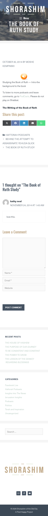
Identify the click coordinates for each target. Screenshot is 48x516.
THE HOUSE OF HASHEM (17, 342)
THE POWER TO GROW (15, 354)
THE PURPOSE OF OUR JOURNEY (20, 346)
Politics (8, 405)
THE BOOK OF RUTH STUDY (20, 147)
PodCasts (24, 96)
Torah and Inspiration (14, 409)
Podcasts (9, 401)
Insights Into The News (15, 393)
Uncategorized (11, 413)
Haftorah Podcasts (18, 135)
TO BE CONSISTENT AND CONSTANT (22, 350)
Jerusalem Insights (13, 397)
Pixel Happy (22, 511)
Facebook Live (11, 385)
